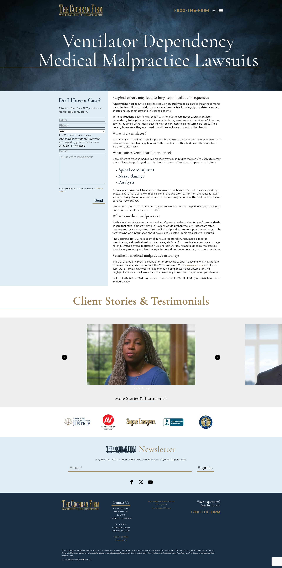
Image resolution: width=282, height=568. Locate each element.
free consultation (195, 265)
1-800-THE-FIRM (121, 537)
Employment (161, 505)
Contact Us (121, 503)
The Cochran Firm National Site (161, 501)
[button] (64, 357)
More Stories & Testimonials (141, 398)
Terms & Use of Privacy (161, 508)
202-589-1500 (121, 540)
